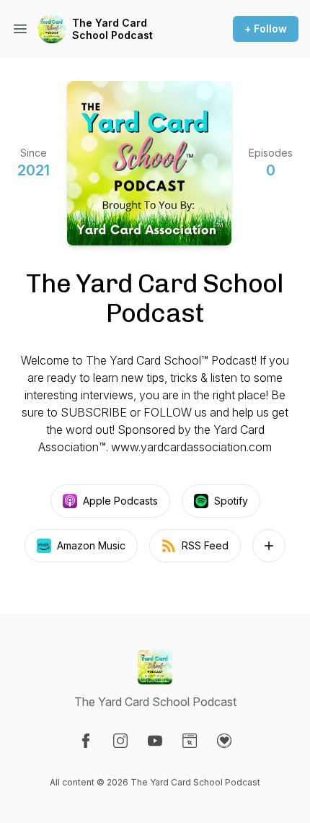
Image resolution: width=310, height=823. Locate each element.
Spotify (231, 501)
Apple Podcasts (120, 501)
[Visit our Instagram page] (120, 740)
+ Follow (265, 28)
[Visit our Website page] (189, 740)
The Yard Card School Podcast (112, 29)
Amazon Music (91, 545)
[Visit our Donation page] (224, 740)
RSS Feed (205, 545)
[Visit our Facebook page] (86, 740)
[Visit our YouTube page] (155, 740)
